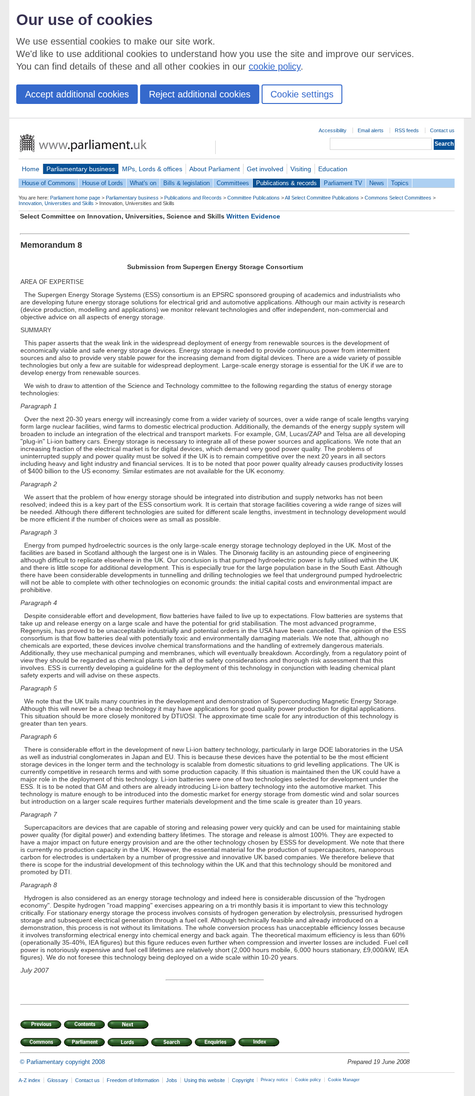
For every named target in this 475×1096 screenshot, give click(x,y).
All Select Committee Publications (322, 197)
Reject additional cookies (199, 94)
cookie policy (275, 66)
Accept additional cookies (77, 94)
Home (30, 169)
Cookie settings (302, 94)
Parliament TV (343, 183)
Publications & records (286, 183)
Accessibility (333, 130)
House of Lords (102, 183)
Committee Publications (253, 197)
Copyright (243, 1080)
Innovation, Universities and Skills (56, 203)
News (376, 183)
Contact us (442, 130)
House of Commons (48, 183)
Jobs (171, 1080)
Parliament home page (75, 197)
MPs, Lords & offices (152, 169)
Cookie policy (308, 1079)
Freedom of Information (133, 1080)
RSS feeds (407, 130)
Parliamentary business (80, 169)
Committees (233, 183)
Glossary (57, 1080)
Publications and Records (193, 197)
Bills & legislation (186, 183)
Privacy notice (274, 1079)
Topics (400, 183)
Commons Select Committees (398, 197)
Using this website (204, 1080)
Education (332, 169)
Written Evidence (253, 216)
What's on (143, 183)
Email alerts (371, 130)
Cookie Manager (343, 1079)
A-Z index (29, 1080)
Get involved (265, 169)
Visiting (300, 169)
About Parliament (214, 169)
